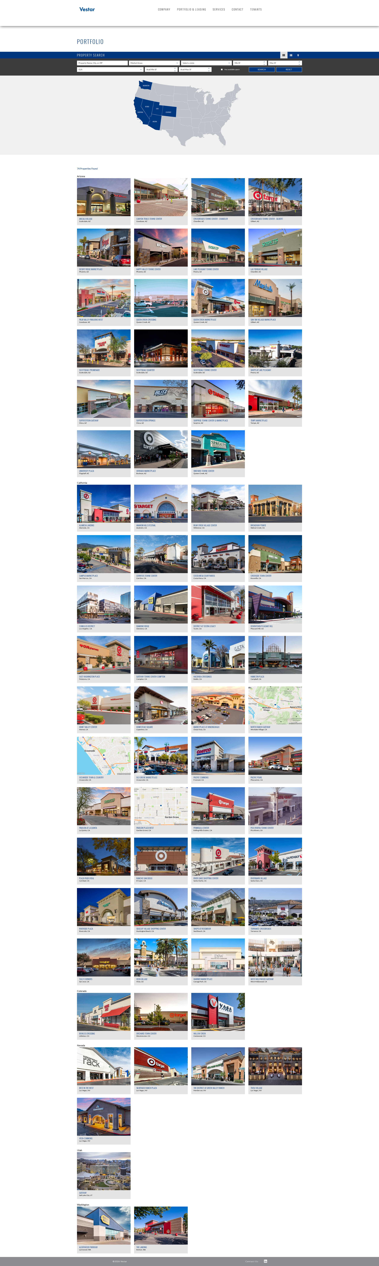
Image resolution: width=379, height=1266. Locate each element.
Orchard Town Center (146, 1033)
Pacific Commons (200, 777)
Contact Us (251, 1261)
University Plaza (86, 470)
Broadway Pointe (258, 525)
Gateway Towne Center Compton (150, 676)
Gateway (83, 1192)
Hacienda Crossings (202, 676)
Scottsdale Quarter (145, 370)
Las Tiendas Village (259, 269)
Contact (237, 9)
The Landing (141, 1247)
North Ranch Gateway (260, 727)
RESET (289, 69)
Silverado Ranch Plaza (146, 1087)
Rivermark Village (259, 878)
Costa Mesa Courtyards (204, 575)
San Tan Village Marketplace (263, 319)
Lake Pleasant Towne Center (206, 269)
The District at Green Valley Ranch (208, 1087)
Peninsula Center (201, 827)
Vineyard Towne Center (203, 470)
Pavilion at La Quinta (88, 827)
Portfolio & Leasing (191, 9)
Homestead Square (144, 727)
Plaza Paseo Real (86, 878)
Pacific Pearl (256, 777)
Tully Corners (85, 979)
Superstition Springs (145, 420)
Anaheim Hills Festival (146, 525)
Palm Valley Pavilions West (91, 319)
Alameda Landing (86, 525)
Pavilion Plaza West (145, 827)
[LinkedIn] (265, 1261)
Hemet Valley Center (88, 727)
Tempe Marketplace (259, 420)
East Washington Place (89, 676)
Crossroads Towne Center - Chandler (210, 218)
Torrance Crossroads (261, 928)
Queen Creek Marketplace (204, 319)
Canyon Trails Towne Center (149, 218)
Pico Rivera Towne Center (262, 827)
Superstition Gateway (88, 420)
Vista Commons (85, 1138)
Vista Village (141, 979)
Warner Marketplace (202, 979)
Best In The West (86, 1087)
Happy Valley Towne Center (148, 269)
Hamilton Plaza (257, 676)
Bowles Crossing (87, 1033)
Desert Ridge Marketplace (90, 269)
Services (219, 9)
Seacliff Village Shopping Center (151, 928)
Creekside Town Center (261, 575)
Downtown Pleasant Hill (262, 626)
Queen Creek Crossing (146, 319)
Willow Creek (199, 1033)
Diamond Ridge (142, 626)
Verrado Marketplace (146, 470)
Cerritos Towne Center (146, 575)
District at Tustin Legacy (204, 626)
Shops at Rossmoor (202, 928)
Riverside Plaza (86, 928)
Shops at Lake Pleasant (261, 370)
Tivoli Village (256, 1087)
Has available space (232, 69)
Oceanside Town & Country (91, 777)
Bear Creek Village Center (205, 525)
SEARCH (262, 69)
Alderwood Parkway (88, 1247)
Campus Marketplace (88, 575)
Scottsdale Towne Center (205, 370)
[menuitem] (164, 9)
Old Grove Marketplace (146, 777)
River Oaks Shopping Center (205, 878)
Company (164, 9)
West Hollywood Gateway (262, 979)
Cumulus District (87, 626)
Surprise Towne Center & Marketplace (210, 420)
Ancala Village (85, 218)
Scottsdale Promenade (89, 370)
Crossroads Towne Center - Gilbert (267, 218)
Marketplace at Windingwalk (206, 727)
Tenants (256, 9)
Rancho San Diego (144, 878)
